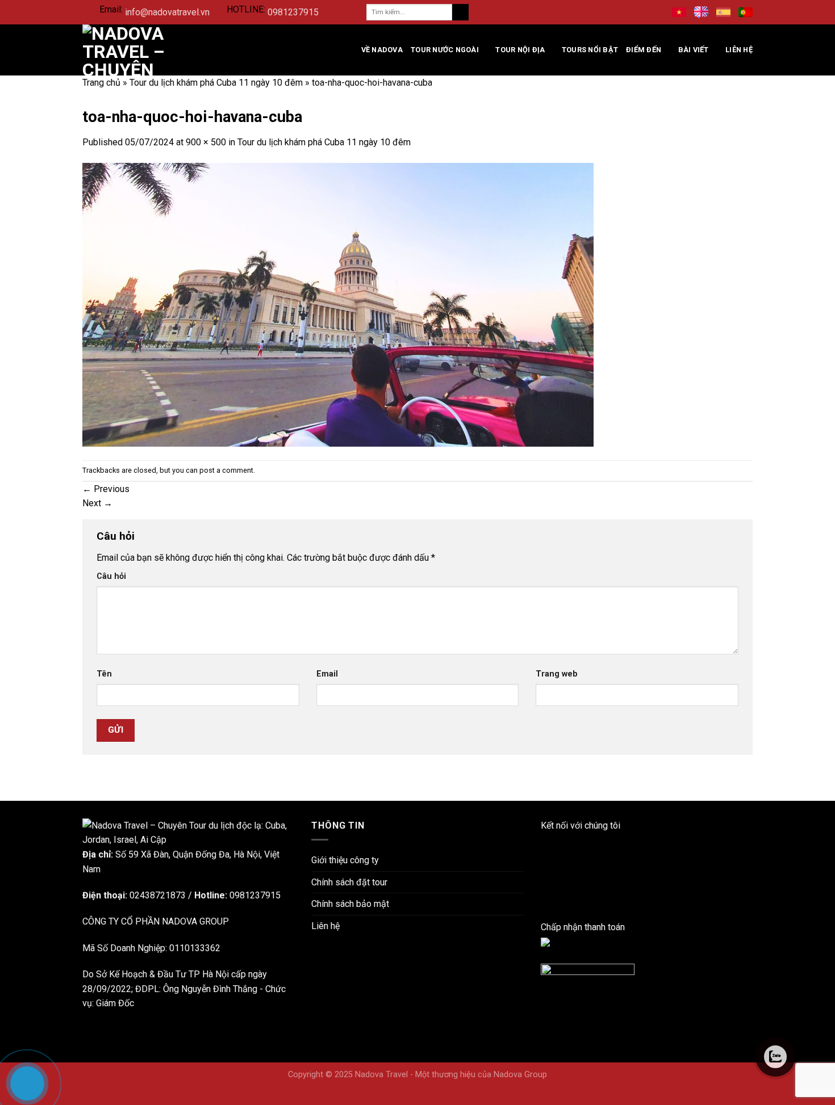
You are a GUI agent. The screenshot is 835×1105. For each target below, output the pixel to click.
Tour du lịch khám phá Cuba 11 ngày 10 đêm (216, 82)
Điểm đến (643, 49)
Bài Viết (693, 49)
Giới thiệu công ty (345, 860)
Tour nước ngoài (445, 49)
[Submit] (460, 12)
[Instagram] (544, 869)
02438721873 (158, 895)
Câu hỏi (111, 576)
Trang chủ (101, 82)
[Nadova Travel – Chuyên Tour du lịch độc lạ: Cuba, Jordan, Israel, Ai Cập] (188, 832)
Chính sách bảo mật (350, 903)
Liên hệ (739, 49)
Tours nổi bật (590, 49)
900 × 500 (206, 142)
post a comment (226, 470)
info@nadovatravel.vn (167, 12)
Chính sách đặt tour (349, 882)
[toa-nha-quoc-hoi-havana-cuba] (338, 304)
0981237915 (293, 12)
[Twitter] (544, 898)
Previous (106, 489)
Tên (104, 674)
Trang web (557, 674)
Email (327, 674)
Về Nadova (382, 49)
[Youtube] (544, 883)
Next (97, 503)
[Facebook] (544, 839)
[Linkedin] (544, 854)
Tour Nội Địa (520, 49)
